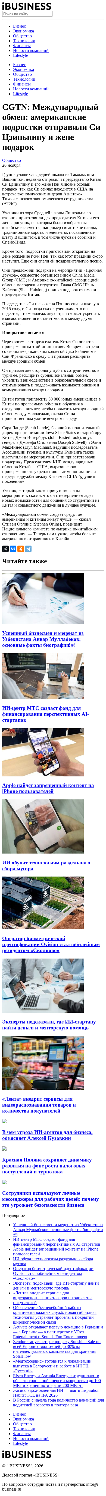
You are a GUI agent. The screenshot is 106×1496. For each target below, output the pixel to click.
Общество (22, 36)
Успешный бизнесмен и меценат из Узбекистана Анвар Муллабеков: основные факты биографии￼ (43, 639)
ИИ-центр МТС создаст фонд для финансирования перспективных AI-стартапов (45, 714)
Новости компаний (31, 50)
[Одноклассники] (20, 549)
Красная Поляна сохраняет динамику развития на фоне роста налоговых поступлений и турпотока (47, 1166)
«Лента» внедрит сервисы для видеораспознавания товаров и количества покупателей (39, 1105)
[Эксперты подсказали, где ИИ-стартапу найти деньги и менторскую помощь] (43, 1011)
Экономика (23, 31)
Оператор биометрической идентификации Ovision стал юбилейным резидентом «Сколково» (51, 944)
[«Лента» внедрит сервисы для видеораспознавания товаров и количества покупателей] (43, 1088)
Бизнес (19, 26)
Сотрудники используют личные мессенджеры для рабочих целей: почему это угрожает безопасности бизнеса (50, 1199)
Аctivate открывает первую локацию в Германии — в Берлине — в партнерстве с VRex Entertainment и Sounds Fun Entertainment (58, 1332)
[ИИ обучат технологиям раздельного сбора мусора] (43, 852)
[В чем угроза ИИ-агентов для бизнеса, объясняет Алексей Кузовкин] (4, 1122)
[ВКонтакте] (13, 549)
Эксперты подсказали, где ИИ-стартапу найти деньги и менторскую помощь (49, 1025)
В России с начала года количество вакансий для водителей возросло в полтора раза (58, 1402)
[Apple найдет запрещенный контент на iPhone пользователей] (43, 775)
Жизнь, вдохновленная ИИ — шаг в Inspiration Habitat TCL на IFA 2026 (56, 1392)
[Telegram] (28, 549)
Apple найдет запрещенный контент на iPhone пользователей (48, 788)
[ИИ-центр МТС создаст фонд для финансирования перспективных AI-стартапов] (43, 697)
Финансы (22, 45)
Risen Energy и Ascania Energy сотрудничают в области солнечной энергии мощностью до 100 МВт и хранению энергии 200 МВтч (57, 1380)
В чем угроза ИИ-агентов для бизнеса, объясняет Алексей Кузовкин (47, 1135)
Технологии (24, 40)
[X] (5, 549)
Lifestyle (20, 55)
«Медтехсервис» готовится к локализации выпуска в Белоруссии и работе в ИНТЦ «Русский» (52, 1366)
